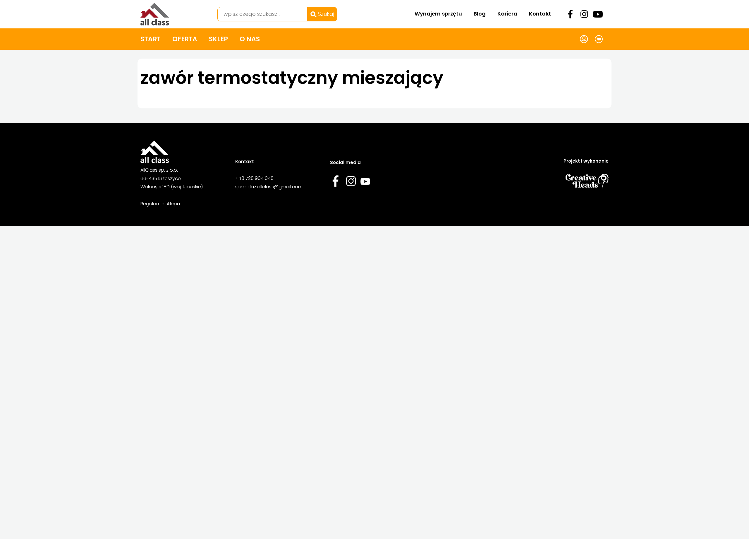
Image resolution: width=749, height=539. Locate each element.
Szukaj (325, 14)
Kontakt (540, 13)
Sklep (218, 39)
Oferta (184, 39)
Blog (480, 13)
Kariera (507, 13)
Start (150, 39)
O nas (250, 39)
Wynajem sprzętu (438, 13)
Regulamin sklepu (160, 203)
